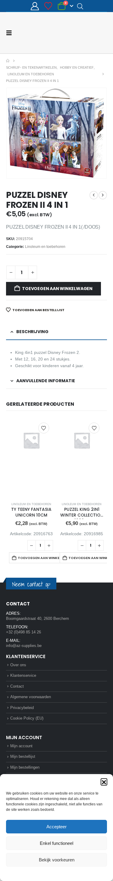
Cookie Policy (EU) (26, 718)
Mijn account (21, 746)
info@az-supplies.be (24, 645)
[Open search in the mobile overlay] (80, 6)
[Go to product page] (31, 458)
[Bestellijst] (48, 6)
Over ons (18, 665)
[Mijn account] (34, 6)
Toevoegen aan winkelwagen (57, 289)
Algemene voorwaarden (30, 697)
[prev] (93, 195)
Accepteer (56, 826)
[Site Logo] (84, 32)
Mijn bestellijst (22, 756)
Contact (17, 686)
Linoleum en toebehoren (45, 247)
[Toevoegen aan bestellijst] (43, 428)
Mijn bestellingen (24, 767)
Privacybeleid (68, 873)
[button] (104, 782)
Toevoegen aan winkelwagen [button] (44, 557)
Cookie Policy (42, 873)
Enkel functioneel (56, 843)
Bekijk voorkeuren (56, 859)
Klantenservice (23, 675)
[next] (103, 195)
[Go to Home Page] (7, 61)
